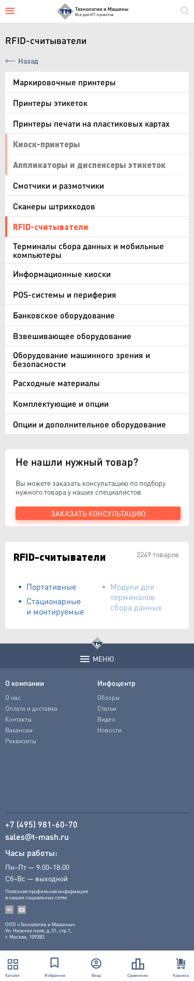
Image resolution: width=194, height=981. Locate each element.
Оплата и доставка (31, 708)
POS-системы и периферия (64, 294)
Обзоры (108, 697)
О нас (13, 697)
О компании (24, 682)
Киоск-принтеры (46, 144)
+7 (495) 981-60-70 (41, 824)
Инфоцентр (116, 682)
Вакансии (19, 730)
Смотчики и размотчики (58, 185)
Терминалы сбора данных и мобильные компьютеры (88, 250)
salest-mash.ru (37, 837)
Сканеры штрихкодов (54, 206)
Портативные (51, 586)
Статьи (106, 708)
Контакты (18, 719)
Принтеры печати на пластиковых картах (91, 123)
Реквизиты (20, 741)
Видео (106, 719)
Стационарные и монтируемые (55, 606)
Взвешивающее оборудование (72, 335)
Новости (109, 730)
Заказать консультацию (98, 513)
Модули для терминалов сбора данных (136, 596)
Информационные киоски (62, 273)
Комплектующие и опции (61, 403)
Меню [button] (103, 658)
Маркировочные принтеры (64, 81)
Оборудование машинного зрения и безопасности (81, 359)
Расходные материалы (56, 382)
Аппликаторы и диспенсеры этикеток (89, 165)
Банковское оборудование (64, 315)
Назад (28, 60)
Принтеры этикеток (50, 102)
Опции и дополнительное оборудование (89, 424)
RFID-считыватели (50, 227)
